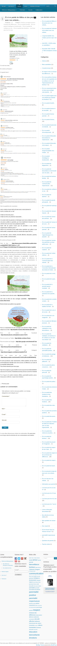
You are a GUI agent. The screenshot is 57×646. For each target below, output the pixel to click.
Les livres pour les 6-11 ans (49, 498)
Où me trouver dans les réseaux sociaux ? (48, 530)
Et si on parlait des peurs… (49, 416)
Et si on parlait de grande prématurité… (48, 201)
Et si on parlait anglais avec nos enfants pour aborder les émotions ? (49, 97)
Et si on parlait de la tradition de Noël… (47, 305)
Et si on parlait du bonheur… (46, 437)
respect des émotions (17, 376)
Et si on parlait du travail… (49, 465)
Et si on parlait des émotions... (21, 28)
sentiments (36, 617)
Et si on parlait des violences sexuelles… (48, 432)
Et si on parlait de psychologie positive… (48, 377)
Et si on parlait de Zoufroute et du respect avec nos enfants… (49, 30)
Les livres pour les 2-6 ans (49, 493)
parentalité (32, 587)
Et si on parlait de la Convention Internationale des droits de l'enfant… (49, 267)
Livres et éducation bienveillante (47, 510)
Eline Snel (31, 576)
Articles (19, 6)
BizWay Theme (40, 645)
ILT (12, 22)
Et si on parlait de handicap (49, 205)
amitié (11, 375)
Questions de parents (47, 540)
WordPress (54, 645)
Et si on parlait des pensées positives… (49, 411)
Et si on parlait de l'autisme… (46, 248)
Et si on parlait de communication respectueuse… (46, 183)
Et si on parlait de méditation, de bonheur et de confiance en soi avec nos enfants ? (48, 336)
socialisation (31, 619)
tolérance (37, 621)
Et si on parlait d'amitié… (48, 103)
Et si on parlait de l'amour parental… (48, 228)
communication (36, 573)
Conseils (30, 10)
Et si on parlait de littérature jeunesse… (49, 322)
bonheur (32, 567)
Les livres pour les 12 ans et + (49, 488)
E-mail (4, 414)
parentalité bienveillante (34, 589)
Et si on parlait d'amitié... (24, 24)
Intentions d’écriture (35, 6)
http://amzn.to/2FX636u (23, 295)
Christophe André (32, 571)
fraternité (38, 576)
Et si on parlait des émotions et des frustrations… (47, 394)
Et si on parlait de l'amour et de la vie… (49, 223)
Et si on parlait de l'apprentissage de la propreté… (47, 234)
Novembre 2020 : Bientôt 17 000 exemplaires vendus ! (49, 50)
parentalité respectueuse (48, 535)
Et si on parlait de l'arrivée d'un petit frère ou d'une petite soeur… (49, 242)
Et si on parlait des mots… (49, 405)
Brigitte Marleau (38, 567)
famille (35, 576)
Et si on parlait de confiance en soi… (49, 190)
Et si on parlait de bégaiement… (46, 164)
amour (35, 560)
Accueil (3, 6)
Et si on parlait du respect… (49, 460)
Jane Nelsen (35, 582)
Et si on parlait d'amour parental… (48, 115)
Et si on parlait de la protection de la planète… (49, 292)
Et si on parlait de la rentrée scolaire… (49, 300)
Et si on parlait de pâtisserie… (46, 360)
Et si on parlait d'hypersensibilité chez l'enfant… (48, 150)
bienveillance (34, 564)
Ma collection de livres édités (48, 516)
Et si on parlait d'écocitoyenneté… (47, 131)
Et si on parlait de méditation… (46, 344)
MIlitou (20, 375)
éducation (31, 629)
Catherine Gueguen (34, 569)
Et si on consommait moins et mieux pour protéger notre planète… (49, 90)
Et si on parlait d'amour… (48, 119)
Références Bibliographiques (9, 10)
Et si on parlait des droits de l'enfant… (49, 388)
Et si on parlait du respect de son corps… (48, 448)
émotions (15, 375)
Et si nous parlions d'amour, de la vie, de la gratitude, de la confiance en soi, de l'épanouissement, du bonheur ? (49, 81)
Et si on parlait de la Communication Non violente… (47, 260)
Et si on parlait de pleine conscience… (48, 366)
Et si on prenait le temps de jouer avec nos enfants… (49, 472)
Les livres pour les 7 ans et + (49, 505)
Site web (4, 420)
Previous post (4, 383)
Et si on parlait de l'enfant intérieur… (48, 254)
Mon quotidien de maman (48, 520)
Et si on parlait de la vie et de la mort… (49, 311)
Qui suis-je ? (11, 6)
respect (36, 610)
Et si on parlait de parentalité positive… (47, 349)
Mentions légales (5, 571)
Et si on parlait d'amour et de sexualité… (48, 109)
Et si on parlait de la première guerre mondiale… (47, 286)
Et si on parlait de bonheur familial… (49, 177)
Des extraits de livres (7, 568)
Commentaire (6, 396)
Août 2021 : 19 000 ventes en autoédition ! (49, 44)
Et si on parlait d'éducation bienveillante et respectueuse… (49, 137)
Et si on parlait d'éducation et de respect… (49, 144)
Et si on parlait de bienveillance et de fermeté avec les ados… (49, 170)
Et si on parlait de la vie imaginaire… (48, 316)
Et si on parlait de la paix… (49, 279)
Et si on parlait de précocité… (46, 371)
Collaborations (39, 10)
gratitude (31, 578)
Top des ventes (46, 544)
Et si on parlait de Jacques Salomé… (49, 212)
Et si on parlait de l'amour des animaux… (48, 217)
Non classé (45, 526)
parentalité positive (28, 375)
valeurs (36, 625)
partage (34, 603)
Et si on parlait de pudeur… (49, 381)
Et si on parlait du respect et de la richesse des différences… (49, 454)
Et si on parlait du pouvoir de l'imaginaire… (48, 443)
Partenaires (22, 10)
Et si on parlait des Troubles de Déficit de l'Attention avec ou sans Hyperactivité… (49, 424)
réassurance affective (6, 376)
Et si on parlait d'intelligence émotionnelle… (46, 158)
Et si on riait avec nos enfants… (47, 479)
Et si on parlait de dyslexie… (46, 195)
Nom (3, 408)
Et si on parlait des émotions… (47, 400)
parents (31, 603)
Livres (25, 6)
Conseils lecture (46, 68)
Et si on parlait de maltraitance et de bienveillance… (46, 328)
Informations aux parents (48, 484)
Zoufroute (38, 627)
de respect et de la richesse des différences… (49, 72)
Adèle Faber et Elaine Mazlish (34, 557)
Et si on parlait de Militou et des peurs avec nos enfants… (49, 23)
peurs (35, 375)
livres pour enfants (37, 586)
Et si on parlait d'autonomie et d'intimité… (49, 126)
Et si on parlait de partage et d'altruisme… (49, 355)
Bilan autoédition (46, 64)
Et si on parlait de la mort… (49, 273)
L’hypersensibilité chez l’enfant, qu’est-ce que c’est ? (49, 37)
